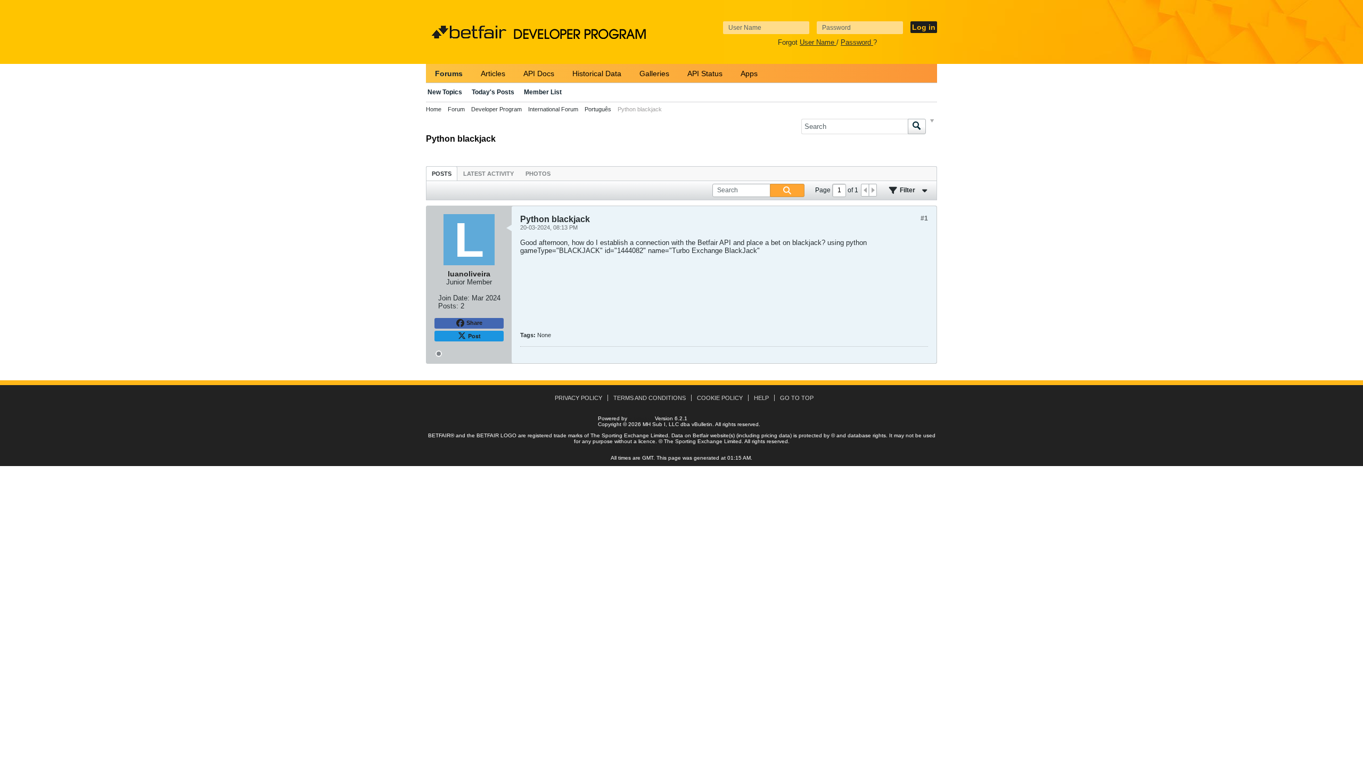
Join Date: (454, 298)
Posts (441, 173)
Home (433, 109)
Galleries (654, 73)
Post (474, 336)
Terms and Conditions (649, 398)
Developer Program (496, 109)
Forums (449, 73)
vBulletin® (641, 418)
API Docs (538, 73)
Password (857, 42)
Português (598, 109)
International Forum (553, 109)
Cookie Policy (720, 398)
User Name (818, 42)
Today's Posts (493, 92)
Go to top (797, 398)
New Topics (445, 92)
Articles (493, 73)
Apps (749, 73)
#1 (924, 218)
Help (761, 398)
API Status (704, 73)
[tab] (441, 173)
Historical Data (596, 73)
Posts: (448, 306)
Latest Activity (488, 173)
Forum (456, 109)
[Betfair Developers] (469, 32)
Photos (538, 173)
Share (474, 323)
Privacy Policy (578, 398)
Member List (543, 92)
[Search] (917, 126)
